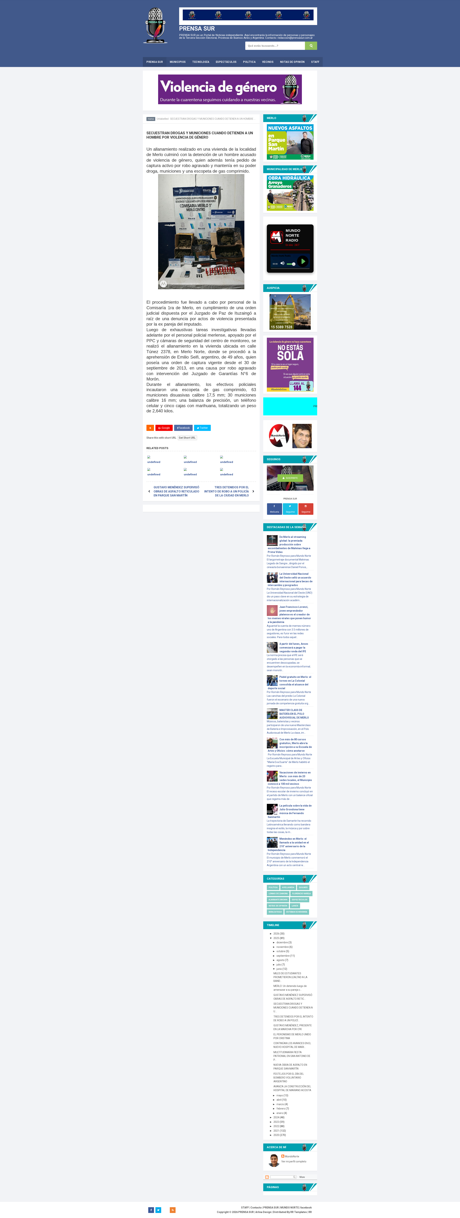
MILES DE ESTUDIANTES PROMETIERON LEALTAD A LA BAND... (290, 977)
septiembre (283, 955)
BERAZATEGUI (275, 912)
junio (279, 968)
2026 (276, 933)
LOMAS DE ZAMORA (278, 893)
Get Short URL (187, 437)
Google (165, 427)
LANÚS (295, 906)
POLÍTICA (273, 887)
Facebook (184, 427)
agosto (281, 960)
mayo (280, 1095)
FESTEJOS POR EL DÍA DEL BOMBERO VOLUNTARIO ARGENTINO (288, 1077)
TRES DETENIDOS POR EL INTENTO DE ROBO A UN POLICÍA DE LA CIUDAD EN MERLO (226, 491)
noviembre (283, 946)
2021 (276, 1130)
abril (279, 1099)
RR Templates (298, 1212)
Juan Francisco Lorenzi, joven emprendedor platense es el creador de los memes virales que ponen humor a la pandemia (289, 614)
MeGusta (274, 512)
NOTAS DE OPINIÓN (278, 906)
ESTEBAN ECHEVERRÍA (296, 912)
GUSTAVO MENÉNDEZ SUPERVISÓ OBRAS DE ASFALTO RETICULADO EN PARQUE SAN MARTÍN (176, 491)
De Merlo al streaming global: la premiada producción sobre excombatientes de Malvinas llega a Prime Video (289, 544)
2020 (276, 1135)
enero (280, 1113)
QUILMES (303, 887)
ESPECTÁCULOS (299, 900)
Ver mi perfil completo (293, 1161)
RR (310, 1212)
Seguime (290, 512)
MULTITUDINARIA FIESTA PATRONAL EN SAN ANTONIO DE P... (291, 1056)
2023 (276, 1121)
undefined (153, 462)
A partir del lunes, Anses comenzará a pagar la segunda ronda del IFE (293, 647)
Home (151, 119)
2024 (276, 1117)
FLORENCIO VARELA (301, 893)
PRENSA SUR (197, 28)
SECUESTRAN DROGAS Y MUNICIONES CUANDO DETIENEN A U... (293, 1007)
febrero (281, 1108)
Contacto (256, 1207)
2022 (276, 1126)
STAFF (245, 1207)
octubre (281, 951)
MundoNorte (292, 1156)
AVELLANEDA (288, 887)
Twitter (203, 427)
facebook (306, 1207)
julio (279, 964)
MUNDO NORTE (289, 1207)
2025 (276, 938)
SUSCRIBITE (291, 478)
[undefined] (164, 457)
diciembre (282, 942)
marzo (281, 1104)
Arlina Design (263, 1212)
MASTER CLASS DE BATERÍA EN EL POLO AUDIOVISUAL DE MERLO (294, 714)
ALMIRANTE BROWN (278, 900)
